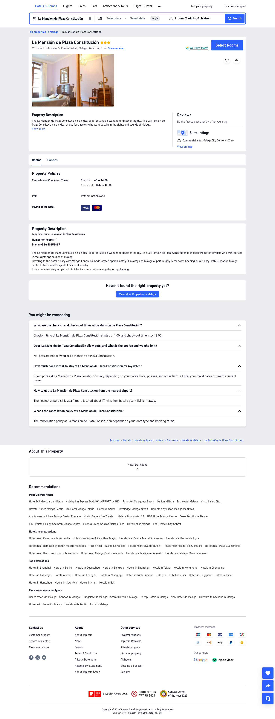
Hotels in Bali (106, 582)
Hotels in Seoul (63, 575)
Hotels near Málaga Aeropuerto (144, 553)
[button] (160, 6)
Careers (79, 647)
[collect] (268, 673)
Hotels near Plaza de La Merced (107, 545)
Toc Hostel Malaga (187, 501)
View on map (184, 146)
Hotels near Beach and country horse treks (53, 553)
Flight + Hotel (143, 6)
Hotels (127, 440)
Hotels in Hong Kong (185, 567)
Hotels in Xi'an (88, 582)
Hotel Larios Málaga (138, 523)
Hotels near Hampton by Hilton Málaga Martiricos (57, 545)
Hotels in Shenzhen (138, 567)
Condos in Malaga (69, 596)
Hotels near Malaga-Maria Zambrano (186, 553)
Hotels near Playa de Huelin (144, 545)
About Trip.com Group (87, 671)
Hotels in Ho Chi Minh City (171, 575)
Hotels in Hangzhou (40, 582)
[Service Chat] (268, 698)
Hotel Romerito (106, 508)
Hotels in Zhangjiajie (111, 575)
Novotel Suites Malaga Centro (46, 508)
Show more (38, 128)
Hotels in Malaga (191, 440)
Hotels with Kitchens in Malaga (217, 596)
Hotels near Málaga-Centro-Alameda (102, 553)
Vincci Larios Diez (210, 501)
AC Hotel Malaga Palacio (80, 508)
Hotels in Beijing (63, 567)
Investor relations (130, 634)
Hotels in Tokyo (161, 567)
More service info (39, 647)
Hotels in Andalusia (167, 440)
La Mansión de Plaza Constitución (65, 42)
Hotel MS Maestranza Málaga (46, 501)
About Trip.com (83, 634)
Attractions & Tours (115, 6)
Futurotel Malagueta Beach (138, 501)
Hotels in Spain (143, 440)
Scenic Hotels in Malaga (124, 596)
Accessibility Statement (88, 665)
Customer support (39, 634)
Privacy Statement (85, 659)
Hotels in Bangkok (113, 567)
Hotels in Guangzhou (88, 567)
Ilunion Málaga (165, 501)
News (78, 641)
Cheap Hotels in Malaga (154, 596)
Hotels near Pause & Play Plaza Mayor (94, 538)
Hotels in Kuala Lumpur (139, 575)
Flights (67, 6)
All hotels (126, 659)
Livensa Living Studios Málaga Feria (103, 523)
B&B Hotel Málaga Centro (162, 516)
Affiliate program (130, 647)
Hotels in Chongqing (212, 567)
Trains (81, 6)
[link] (201, 6)
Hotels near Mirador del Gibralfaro (183, 545)
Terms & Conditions (86, 653)
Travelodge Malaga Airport (133, 508)
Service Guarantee (39, 641)
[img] (73, 80)
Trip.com (115, 440)
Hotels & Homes (46, 6)
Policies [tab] (52, 160)
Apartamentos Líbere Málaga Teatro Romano (55, 516)
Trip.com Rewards (131, 641)
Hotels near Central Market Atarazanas (141, 538)
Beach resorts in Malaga (42, 596)
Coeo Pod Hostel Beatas (194, 516)
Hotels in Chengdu (86, 575)
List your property (131, 653)
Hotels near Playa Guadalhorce (222, 545)
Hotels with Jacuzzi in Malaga (45, 604)
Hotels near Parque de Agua (182, 538)
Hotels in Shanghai (40, 567)
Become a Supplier (131, 665)
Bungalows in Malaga (95, 596)
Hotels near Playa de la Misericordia (49, 538)
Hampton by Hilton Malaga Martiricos (172, 508)
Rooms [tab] (36, 160)
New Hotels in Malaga (183, 596)
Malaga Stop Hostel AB (130, 516)
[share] (268, 685)
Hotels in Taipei (223, 575)
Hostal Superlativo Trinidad (99, 516)
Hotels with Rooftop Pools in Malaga (86, 604)
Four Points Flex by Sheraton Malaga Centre (54, 523)
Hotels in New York (66, 582)
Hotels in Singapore (200, 575)
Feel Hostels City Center (167, 523)
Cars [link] (94, 6)
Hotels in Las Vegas (40, 575)
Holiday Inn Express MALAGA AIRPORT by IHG (93, 501)
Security (125, 671)
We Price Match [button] (199, 48)
